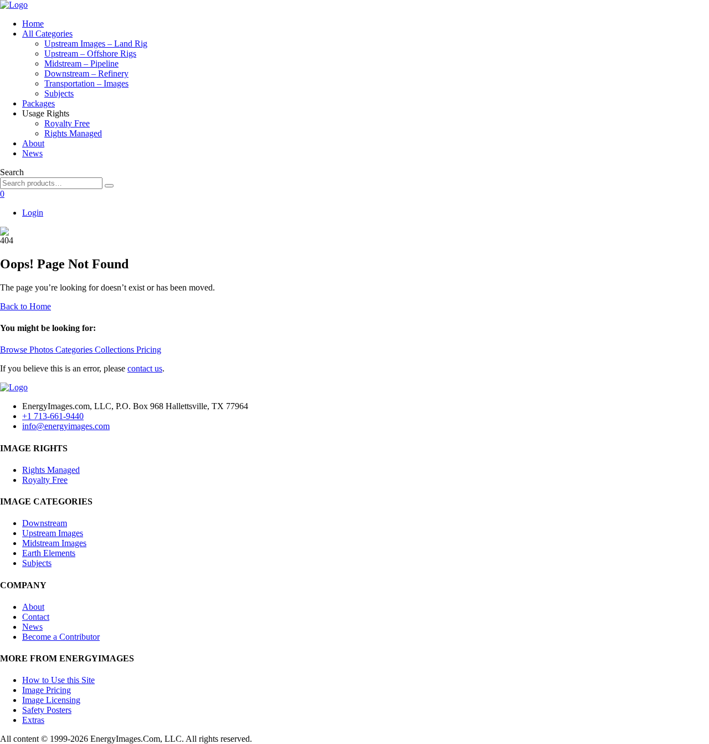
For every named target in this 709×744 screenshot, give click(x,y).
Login (32, 212)
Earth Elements (48, 553)
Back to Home (25, 306)
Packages (38, 103)
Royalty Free (67, 123)
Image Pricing (46, 690)
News (32, 153)
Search (12, 172)
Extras (33, 720)
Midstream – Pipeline (81, 63)
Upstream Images (52, 533)
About (33, 143)
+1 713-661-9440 (53, 416)
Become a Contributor (61, 636)
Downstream (44, 523)
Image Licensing (51, 700)
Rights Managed (73, 133)
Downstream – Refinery (86, 73)
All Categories (47, 33)
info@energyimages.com (66, 426)
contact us (144, 368)
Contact (35, 616)
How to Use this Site (58, 680)
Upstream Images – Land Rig (95, 43)
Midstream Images (54, 543)
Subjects (59, 93)
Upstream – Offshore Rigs (90, 53)
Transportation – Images (86, 83)
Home (33, 23)
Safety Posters (46, 710)
